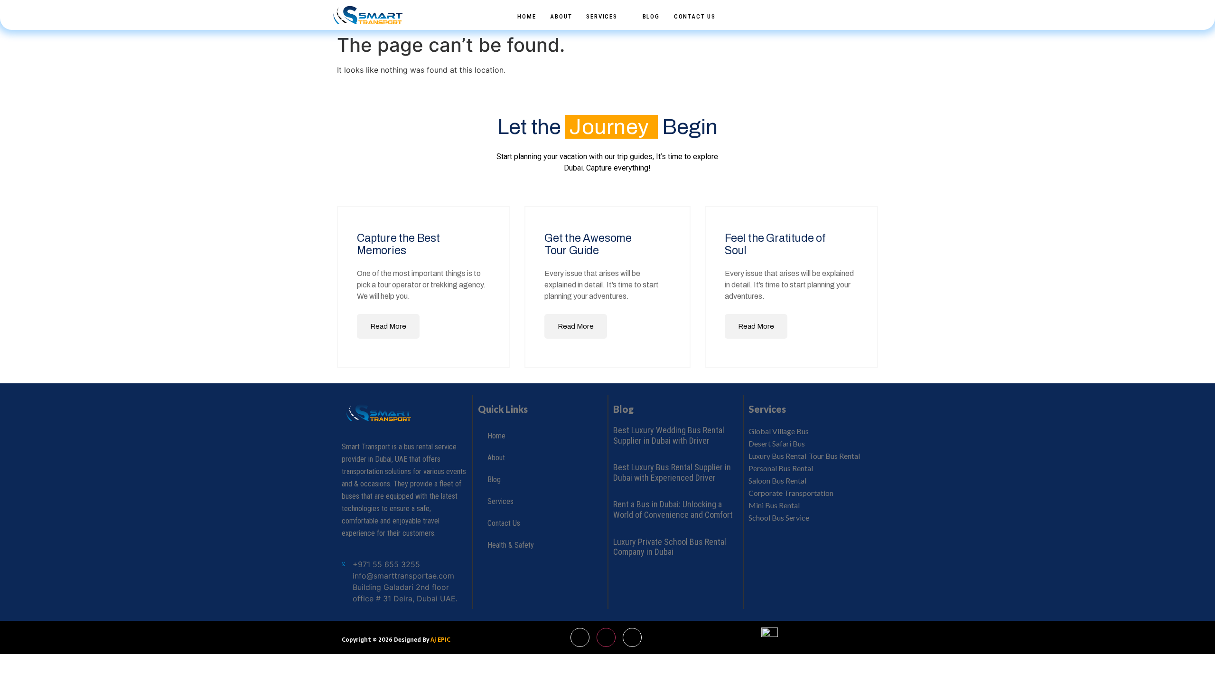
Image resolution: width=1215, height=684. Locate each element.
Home (526, 16)
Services (601, 16)
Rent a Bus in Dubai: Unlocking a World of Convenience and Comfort (673, 509)
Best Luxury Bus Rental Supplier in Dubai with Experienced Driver (672, 472)
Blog (651, 16)
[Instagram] (865, 10)
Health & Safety (510, 545)
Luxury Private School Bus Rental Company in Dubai (669, 547)
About (561, 16)
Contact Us (695, 16)
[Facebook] (847, 11)
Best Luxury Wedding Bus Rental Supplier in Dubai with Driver (668, 435)
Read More (388, 326)
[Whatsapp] (829, 11)
